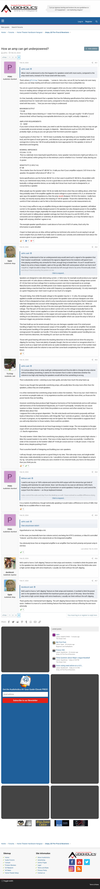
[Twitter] (87, 864)
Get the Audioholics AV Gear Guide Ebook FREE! (25, 689)
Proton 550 (60, 650)
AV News (8, 870)
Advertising (41, 860)
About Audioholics (44, 857)
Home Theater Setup (12, 873)
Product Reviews (10, 865)
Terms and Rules (43, 868)
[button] (2, 21)
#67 (96, 581)
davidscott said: (27, 587)
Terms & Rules (94, 884)
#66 (96, 558)
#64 (96, 472)
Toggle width (8, 881)
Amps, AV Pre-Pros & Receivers (65, 654)
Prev (5, 57)
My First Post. (61, 642)
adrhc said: (25, 69)
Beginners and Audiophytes (64, 646)
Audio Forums (10, 860)
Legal (39, 865)
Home (7, 857)
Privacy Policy (42, 870)
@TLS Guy (33, 80)
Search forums (17, 27)
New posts (5, 27)
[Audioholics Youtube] (79, 864)
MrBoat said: (26, 478)
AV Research (9, 868)
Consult (7, 863)
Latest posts (56, 629)
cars (57, 634)
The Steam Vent (61, 638)
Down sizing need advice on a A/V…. (69, 666)
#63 (96, 360)
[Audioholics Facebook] (72, 864)
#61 (96, 63)
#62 (96, 247)
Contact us (41, 873)
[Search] (96, 22)
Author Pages (42, 863)
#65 (96, 515)
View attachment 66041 (30, 526)
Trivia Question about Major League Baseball (73, 658)
